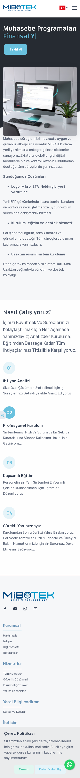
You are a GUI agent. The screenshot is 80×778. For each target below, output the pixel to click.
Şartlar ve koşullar (14, 712)
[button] (63, 8)
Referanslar (10, 653)
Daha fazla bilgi (50, 769)
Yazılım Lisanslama (14, 691)
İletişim (7, 641)
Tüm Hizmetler (12, 674)
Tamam (24, 769)
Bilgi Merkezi (11, 647)
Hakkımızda (10, 635)
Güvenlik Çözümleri (15, 679)
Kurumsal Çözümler (15, 685)
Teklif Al (15, 49)
